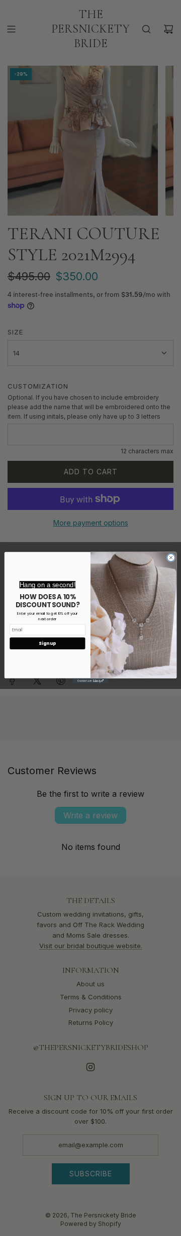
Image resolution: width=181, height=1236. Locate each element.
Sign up (47, 643)
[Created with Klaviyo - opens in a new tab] (90, 681)
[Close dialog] (170, 558)
